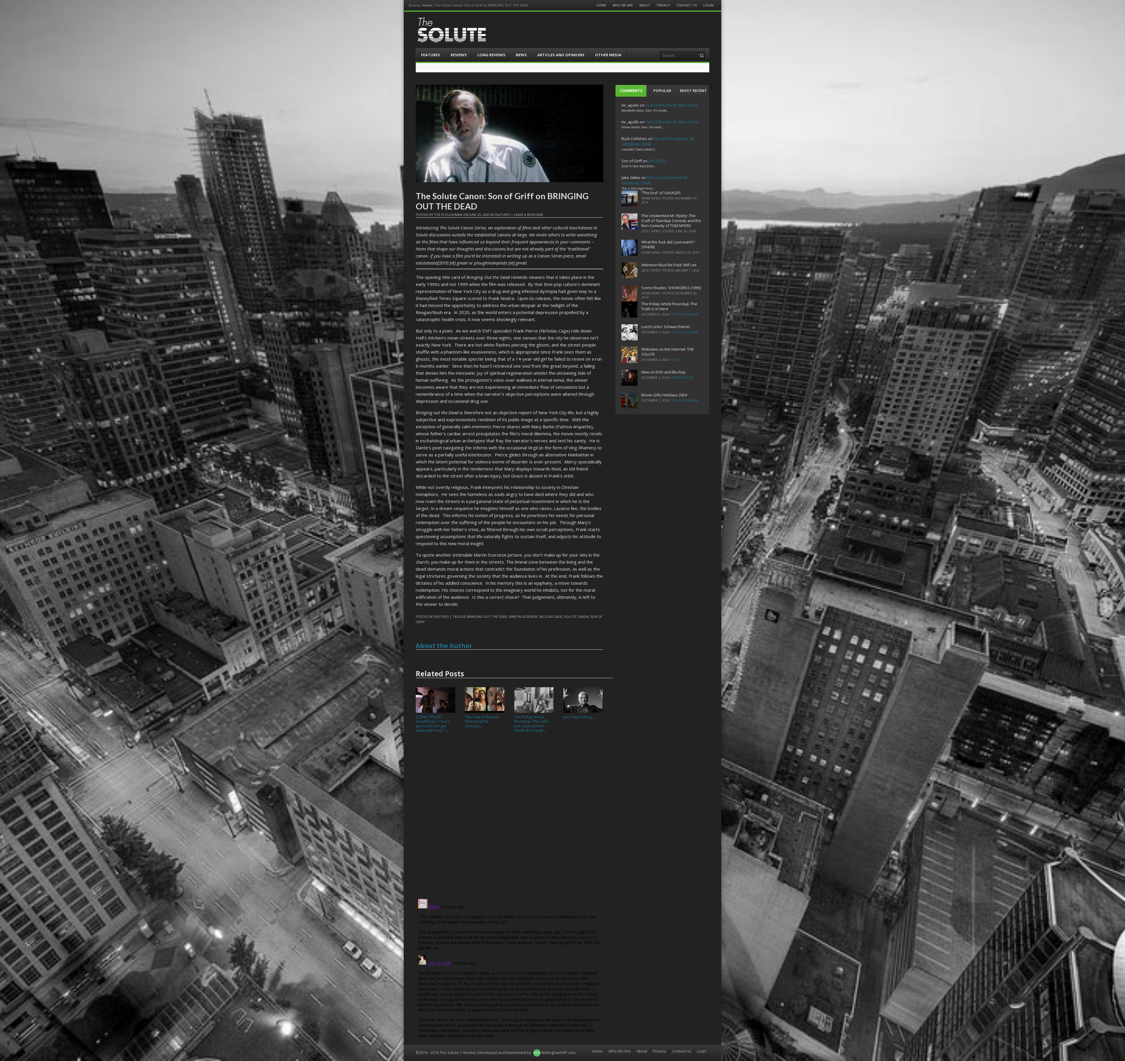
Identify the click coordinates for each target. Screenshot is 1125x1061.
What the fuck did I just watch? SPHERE (668, 244)
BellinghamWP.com (558, 1052)
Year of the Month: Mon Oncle (671, 105)
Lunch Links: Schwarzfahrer (665, 326)
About (644, 5)
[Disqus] (509, 818)
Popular (662, 90)
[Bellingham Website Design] (537, 1052)
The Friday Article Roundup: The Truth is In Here (669, 306)
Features (430, 54)
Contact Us (686, 5)
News (521, 54)
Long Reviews (491, 54)
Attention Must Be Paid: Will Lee (669, 264)
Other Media (608, 54)
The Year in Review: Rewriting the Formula (482, 721)
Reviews (459, 54)
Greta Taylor (682, 378)
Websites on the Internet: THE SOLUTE (667, 352)
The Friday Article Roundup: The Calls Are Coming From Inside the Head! (531, 723)
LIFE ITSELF (657, 160)
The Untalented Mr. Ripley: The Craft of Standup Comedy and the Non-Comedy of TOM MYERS (671, 220)
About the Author (444, 646)
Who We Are (623, 5)
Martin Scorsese (523, 616)
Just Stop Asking (579, 716)
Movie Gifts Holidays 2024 (664, 395)
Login (708, 5)
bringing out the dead (487, 616)
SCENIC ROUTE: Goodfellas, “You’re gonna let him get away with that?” (433, 723)
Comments (631, 90)
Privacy (663, 5)
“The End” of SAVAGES (661, 192)
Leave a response (528, 214)
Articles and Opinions (560, 54)
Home (427, 5)
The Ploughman (448, 214)
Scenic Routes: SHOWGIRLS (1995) (671, 287)
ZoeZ (676, 360)
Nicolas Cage (550, 616)
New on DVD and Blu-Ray (663, 372)
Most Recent (693, 90)
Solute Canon (576, 616)
